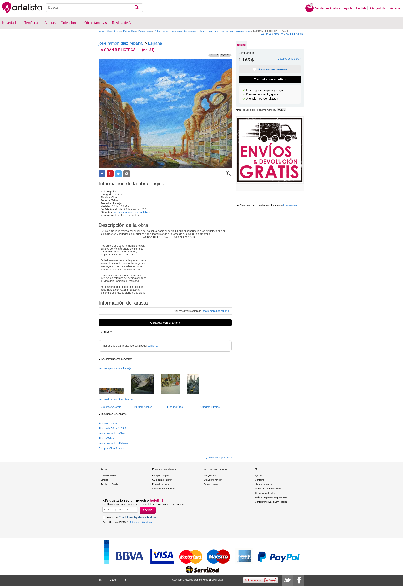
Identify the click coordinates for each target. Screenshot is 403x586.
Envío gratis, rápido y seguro (265, 90)
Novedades (10, 23)
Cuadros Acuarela (111, 406)
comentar (153, 345)
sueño (138, 212)
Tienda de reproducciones (268, 488)
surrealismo (120, 212)
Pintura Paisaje (161, 31)
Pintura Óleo (129, 31)
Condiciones (148, 522)
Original (241, 45)
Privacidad (135, 522)
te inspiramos (290, 205)
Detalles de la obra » (289, 58)
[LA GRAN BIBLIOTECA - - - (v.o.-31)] (165, 113)
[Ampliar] (228, 175)
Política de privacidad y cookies (271, 497)
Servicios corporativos (163, 488)
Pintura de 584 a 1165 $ (112, 428)
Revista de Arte (123, 23)
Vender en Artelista (327, 8)
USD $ (281, 110)
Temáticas (31, 23)
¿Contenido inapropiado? (219, 457)
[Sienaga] (145, 384)
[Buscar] (136, 7)
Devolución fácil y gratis (262, 94)
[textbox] (94, 7)
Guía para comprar (162, 480)
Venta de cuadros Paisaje (113, 443)
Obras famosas (95, 23)
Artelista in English (110, 484)
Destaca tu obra (212, 484)
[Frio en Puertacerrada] (173, 384)
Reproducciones (160, 484)
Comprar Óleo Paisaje (111, 448)
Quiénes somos (109, 475)
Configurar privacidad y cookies (271, 502)
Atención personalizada (262, 98)
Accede (395, 8)
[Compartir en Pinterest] (110, 173)
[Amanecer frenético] (196, 384)
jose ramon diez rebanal (184, 31)
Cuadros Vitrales (210, 406)
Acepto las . (131, 517)
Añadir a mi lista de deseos (272, 69)
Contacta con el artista (165, 322)
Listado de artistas (264, 484)
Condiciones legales (265, 493)
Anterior (214, 54)
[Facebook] (298, 580)
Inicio (101, 31)
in (125, 579)
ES (100, 579)
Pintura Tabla (145, 31)
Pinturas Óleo (175, 406)
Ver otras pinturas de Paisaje (115, 368)
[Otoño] (114, 391)
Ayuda (348, 8)
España (155, 43)
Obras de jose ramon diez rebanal (216, 31)
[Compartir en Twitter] (118, 173)
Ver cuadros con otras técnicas (116, 399)
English (361, 8)
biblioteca (148, 212)
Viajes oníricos (243, 31)
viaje (130, 212)
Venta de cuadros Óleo (112, 433)
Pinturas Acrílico (143, 406)
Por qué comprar (160, 475)
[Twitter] (287, 580)
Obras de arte (113, 31)
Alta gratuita (378, 8)
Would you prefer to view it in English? (282, 34)
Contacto (259, 480)
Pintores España (108, 423)
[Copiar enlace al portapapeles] (126, 173)
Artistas (50, 23)
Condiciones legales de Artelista (137, 517)
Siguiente (225, 54)
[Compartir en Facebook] (102, 173)
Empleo (104, 480)
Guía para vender (213, 480)
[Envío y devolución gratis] (270, 150)
